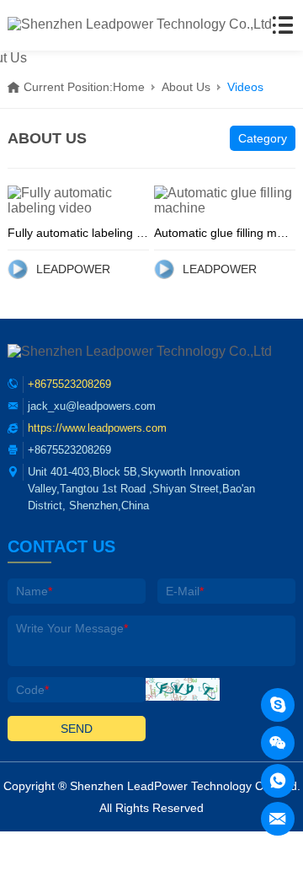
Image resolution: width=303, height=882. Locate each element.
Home (129, 87)
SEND (77, 728)
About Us (186, 87)
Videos (245, 87)
